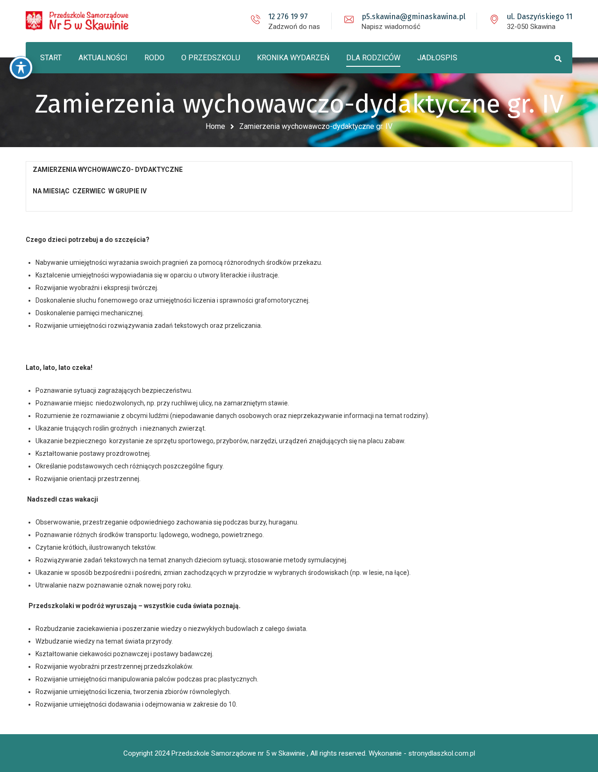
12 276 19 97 (288, 16)
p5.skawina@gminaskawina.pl (413, 16)
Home (215, 126)
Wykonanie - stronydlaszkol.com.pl (422, 753)
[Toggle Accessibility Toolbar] (21, 68)
